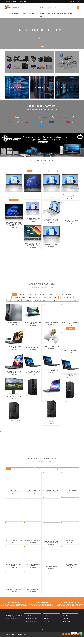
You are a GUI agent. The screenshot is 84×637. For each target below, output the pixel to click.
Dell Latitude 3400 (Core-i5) (51, 370)
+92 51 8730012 (23, 1)
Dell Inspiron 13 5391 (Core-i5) (33, 347)
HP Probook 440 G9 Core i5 (51, 244)
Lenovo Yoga (74, 468)
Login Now (46, 621)
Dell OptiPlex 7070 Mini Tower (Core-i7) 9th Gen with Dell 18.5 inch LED (70, 401)
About (41, 16)
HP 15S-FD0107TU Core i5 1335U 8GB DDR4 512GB (32, 194)
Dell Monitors (27, 300)
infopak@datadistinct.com (11, 1)
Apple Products (66, 624)
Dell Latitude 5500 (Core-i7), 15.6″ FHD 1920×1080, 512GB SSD (14, 372)
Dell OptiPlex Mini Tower (40, 300)
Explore (41, 38)
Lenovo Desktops (16, 468)
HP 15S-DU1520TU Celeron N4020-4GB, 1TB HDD (70, 221)
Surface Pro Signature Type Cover (33, 624)
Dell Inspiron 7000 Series (35, 297)
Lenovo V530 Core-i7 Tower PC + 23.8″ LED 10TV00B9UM (14, 491)
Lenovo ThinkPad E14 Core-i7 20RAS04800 (32, 565)
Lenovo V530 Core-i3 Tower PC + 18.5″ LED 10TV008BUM (51, 491)
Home (8, 13)
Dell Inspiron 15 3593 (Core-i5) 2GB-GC (70, 323)
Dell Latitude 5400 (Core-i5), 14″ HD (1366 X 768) (70, 375)
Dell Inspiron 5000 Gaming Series (63, 294)
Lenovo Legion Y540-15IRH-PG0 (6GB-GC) (51, 516)
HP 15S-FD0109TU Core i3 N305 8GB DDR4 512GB (32, 219)
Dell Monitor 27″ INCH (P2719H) (13, 396)
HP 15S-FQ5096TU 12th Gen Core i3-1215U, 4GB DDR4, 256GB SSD (51, 220)
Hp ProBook (53, 170)
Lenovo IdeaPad (29, 468)
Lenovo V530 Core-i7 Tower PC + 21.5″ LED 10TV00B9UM (33, 491)
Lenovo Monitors (51, 468)
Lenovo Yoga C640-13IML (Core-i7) (14, 589)
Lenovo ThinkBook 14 (70, 540)
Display (64, 13)
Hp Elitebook (43, 170)
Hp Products (65, 615)
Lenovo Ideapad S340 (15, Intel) (32, 516)
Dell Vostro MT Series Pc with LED (58, 300)
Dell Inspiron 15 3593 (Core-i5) (51, 322)
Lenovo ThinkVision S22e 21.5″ (32, 540)
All (29, 170)
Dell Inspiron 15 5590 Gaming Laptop (14, 347)
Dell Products (66, 618)
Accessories (41, 13)
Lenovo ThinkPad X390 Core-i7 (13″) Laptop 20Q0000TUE (51, 542)
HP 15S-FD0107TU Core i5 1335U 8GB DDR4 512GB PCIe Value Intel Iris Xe (51, 194)
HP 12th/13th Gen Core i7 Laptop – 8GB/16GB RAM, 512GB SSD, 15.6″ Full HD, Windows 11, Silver (14, 194)
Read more (15, 200)
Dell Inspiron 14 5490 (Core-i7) (51, 346)
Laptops (23, 13)
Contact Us (71, 13)
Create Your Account (74, 1)
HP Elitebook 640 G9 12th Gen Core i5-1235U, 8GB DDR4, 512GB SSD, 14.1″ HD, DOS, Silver (32, 244)
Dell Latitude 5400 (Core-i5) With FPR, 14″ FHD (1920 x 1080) (33, 372)
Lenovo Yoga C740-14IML (51, 566)
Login (66, 1)
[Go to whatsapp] (80, 633)
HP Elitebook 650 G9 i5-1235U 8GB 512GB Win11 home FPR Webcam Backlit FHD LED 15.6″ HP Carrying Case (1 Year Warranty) (14, 224)
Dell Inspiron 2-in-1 (31, 294)
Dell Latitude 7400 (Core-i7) (51, 394)
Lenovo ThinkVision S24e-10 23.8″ (14, 540)
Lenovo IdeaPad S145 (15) (14, 516)
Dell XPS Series (73, 300)
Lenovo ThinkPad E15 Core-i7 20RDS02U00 (70, 565)
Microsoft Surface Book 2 (31, 618)
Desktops (32, 13)
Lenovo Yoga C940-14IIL (33, 589)
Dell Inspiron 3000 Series (46, 294)
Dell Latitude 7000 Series (14, 300)
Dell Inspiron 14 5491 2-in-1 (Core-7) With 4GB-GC (33, 323)
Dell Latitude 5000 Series (66, 297)
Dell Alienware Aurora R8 (14, 322)
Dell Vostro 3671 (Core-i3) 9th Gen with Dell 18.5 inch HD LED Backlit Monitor (51, 420)
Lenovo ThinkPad (63, 468)
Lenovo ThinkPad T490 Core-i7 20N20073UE (14, 565)
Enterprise (15, 13)
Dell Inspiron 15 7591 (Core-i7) (70, 350)
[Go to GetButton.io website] (81, 635)
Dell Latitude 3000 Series (50, 297)
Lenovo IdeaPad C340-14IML (70, 490)
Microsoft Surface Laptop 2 (31, 621)
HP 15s (35, 170)
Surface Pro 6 (29, 615)
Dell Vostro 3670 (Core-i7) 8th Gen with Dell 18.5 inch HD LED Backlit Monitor (14, 421)
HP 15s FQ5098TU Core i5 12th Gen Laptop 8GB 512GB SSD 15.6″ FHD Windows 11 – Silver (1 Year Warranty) (70, 195)
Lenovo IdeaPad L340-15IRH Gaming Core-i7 (70, 515)
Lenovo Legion (39, 468)
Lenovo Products (66, 621)
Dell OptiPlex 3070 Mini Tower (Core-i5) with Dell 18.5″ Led (32, 397)
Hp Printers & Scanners (54, 13)
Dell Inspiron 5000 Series (19, 297)
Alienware (21, 294)
